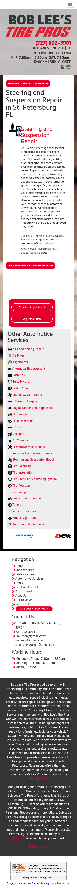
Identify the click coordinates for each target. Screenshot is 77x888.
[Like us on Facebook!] (62, 66)
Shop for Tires (24, 570)
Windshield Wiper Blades (29, 524)
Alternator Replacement (28, 368)
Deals (19, 582)
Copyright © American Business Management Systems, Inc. (38, 883)
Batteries (18, 375)
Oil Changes (20, 440)
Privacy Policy (38, 846)
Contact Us (22, 604)
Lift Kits (17, 427)
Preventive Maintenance (29, 446)
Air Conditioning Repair (28, 349)
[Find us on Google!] (68, 66)
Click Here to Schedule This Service (29, 265)
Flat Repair (19, 414)
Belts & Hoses (21, 381)
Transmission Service (26, 498)
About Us (21, 595)
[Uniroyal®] (60, 535)
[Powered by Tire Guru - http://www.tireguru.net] (19, 868)
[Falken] (18, 535)
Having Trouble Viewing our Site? (38, 877)
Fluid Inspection (22, 420)
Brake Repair (21, 388)
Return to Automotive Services (29, 83)
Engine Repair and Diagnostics (32, 407)
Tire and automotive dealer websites (47, 870)
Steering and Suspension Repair (33, 459)
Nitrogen (18, 434)
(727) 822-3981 (38, 778)
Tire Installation (22, 472)
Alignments (20, 362)
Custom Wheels (25, 574)
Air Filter (18, 355)
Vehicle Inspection (24, 511)
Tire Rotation (21, 485)
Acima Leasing (25, 591)
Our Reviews (23, 599)
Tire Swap (19, 492)
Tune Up (17, 504)
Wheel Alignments (24, 517)
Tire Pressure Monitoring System (34, 479)
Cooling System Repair (27, 394)
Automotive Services (29, 578)
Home (19, 565)
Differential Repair (24, 401)
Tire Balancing (22, 466)
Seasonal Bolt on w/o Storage (32, 453)
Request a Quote (31, 319)
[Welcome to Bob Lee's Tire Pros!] (38, 25)
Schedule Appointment (32, 307)
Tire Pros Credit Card (29, 587)
